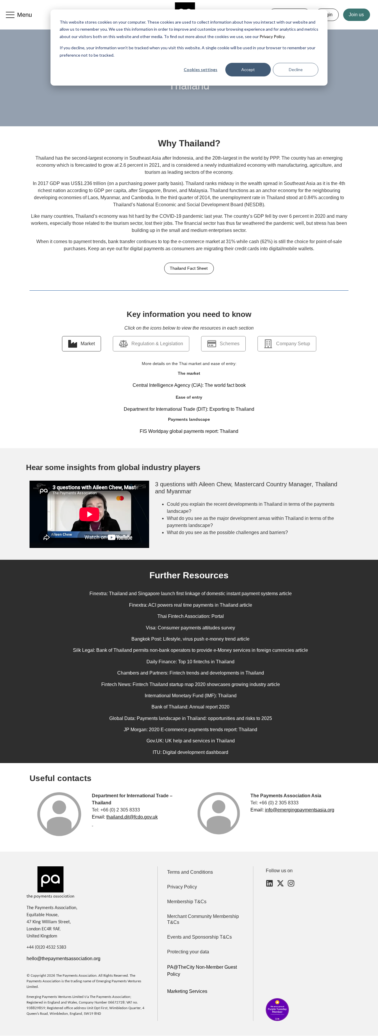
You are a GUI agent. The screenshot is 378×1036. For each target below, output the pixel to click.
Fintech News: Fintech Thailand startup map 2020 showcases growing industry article (190, 684)
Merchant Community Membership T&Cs (203, 919)
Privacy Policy (271, 36)
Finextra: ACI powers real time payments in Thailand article (190, 605)
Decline (296, 69)
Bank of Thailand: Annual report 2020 (190, 706)
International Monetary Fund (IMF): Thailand (191, 695)
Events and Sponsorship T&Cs (199, 937)
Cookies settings (200, 69)
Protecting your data (188, 951)
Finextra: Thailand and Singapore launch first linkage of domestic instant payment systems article (190, 593)
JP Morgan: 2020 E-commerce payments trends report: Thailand (190, 729)
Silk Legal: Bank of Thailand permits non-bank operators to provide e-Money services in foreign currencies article (190, 650)
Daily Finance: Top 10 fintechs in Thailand (190, 661)
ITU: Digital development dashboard (190, 752)
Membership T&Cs (186, 901)
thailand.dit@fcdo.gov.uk (132, 816)
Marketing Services (187, 991)
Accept (248, 69)
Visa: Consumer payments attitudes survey (190, 627)
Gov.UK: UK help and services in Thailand (190, 740)
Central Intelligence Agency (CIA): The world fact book (189, 385)
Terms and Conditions (190, 872)
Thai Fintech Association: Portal (190, 616)
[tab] (81, 343)
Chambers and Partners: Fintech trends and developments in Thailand (190, 672)
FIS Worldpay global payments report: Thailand (189, 431)
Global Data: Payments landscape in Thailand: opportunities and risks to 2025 (190, 718)
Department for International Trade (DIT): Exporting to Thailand (189, 409)
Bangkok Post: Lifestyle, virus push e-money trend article (190, 638)
